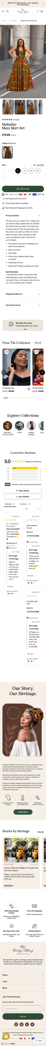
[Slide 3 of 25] (32, 107)
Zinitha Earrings (8, 388)
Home (4, 21)
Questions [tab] (23, 504)
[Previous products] (3, 372)
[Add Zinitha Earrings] (28, 389)
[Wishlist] (37, 11)
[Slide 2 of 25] (20, 107)
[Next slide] (43, 3)
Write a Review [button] (24, 491)
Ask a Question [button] (24, 497)
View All (38, 342)
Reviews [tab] (8, 504)
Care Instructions (13, 305)
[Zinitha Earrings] (16, 367)
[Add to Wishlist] (6, 352)
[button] (9, 593)
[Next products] (42, 372)
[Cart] (42, 11)
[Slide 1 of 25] (7, 107)
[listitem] (7, 152)
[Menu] (3, 11)
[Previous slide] (2, 3)
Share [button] (11, 586)
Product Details (12, 215)
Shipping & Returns (14, 294)
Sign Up (23, 1016)
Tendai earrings (38, 388)
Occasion (13, 21)
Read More (23, 812)
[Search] (7, 11)
